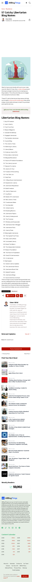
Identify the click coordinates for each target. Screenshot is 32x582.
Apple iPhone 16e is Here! (16, 373)
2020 (8, 546)
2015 (23, 551)
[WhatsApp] (21, 295)
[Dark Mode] (26, 2)
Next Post (26, 353)
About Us (6, 563)
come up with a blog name (16, 100)
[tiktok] (6, 528)
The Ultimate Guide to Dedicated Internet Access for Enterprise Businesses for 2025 (18, 405)
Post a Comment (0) (16, 349)
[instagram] (12, 528)
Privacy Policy (17, 568)
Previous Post (6, 353)
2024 (8, 540)
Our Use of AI (14, 565)
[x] (9, 528)
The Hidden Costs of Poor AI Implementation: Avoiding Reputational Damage (19, 436)
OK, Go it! (25, 576)
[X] (17, 295)
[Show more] (25, 295)
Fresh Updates (16, 570)
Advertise (12, 563)
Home (3, 9)
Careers (8, 565)
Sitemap (25, 568)
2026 (8, 538)
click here (16, 111)
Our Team (25, 563)
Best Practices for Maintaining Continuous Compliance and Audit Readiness (18, 444)
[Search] (29, 2)
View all (27, 334)
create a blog (21, 89)
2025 (23, 538)
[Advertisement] (16, 39)
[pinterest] (19, 528)
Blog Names (9, 9)
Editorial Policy (9, 568)
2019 (23, 546)
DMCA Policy (23, 565)
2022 (8, 543)
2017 (23, 549)
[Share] (28, 19)
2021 (23, 543)
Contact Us (19, 563)
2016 (8, 551)
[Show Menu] (2, 2)
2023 (23, 540)
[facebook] (2, 528)
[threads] (16, 528)
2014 (8, 554)
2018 (8, 549)
